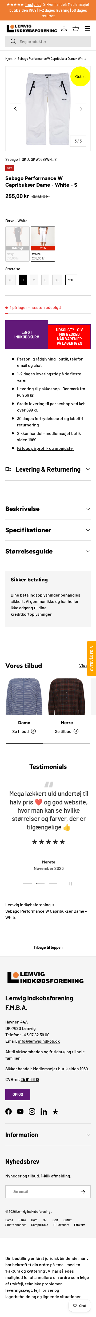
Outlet (67, 1220)
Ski (45, 1220)
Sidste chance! (15, 1225)
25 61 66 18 (30, 1079)
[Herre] (66, 696)
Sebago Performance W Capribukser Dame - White (52, 58)
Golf (55, 1220)
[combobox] (48, 41)
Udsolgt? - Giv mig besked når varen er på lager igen (69, 337)
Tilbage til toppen (48, 947)
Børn (34, 1220)
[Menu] (87, 28)
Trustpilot (33, 4)
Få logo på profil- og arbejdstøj (45, 448)
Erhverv (79, 1225)
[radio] (17, 244)
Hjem (9, 58)
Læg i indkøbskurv (26, 334)
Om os (18, 1094)
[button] (76, 28)
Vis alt (85, 665)
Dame (24, 722)
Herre (67, 722)
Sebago (11, 159)
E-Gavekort (61, 1225)
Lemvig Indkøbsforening (28, 904)
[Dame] (24, 696)
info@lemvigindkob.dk (39, 1040)
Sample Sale (39, 1225)
